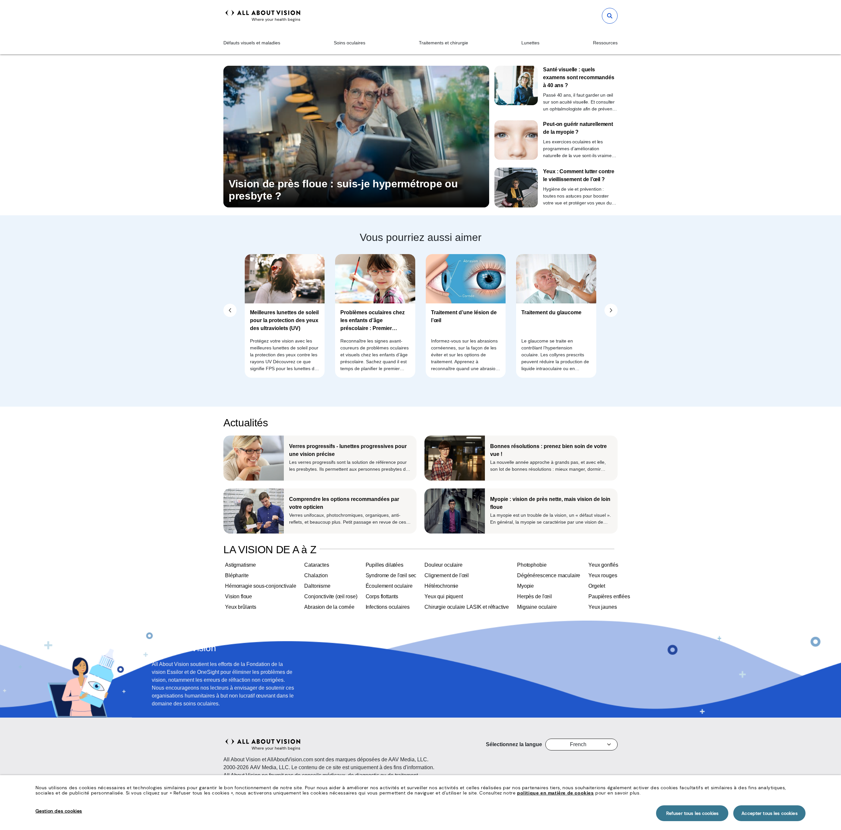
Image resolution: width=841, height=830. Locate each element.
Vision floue (238, 596)
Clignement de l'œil (446, 575)
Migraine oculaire (537, 607)
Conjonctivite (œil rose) (330, 596)
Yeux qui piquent (443, 596)
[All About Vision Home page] (263, 16)
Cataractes (316, 565)
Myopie (525, 586)
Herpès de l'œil (534, 596)
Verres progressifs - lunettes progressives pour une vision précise (348, 450)
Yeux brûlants (240, 607)
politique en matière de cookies (555, 792)
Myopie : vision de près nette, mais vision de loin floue (550, 503)
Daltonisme (317, 586)
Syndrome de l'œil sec (391, 575)
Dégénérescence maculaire (548, 575)
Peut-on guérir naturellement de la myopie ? (578, 128)
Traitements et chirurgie (443, 42)
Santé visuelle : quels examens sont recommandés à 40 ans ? (578, 77)
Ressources (605, 42)
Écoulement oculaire (389, 586)
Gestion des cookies (58, 811)
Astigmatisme (240, 565)
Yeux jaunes (602, 607)
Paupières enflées (609, 596)
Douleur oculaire (443, 565)
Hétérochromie (441, 586)
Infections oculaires (388, 607)
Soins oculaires (349, 42)
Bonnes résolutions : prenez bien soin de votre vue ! (548, 450)
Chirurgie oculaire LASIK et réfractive (466, 607)
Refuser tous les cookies (692, 813)
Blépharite (236, 575)
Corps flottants (382, 596)
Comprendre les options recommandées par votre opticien (344, 503)
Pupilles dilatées (384, 565)
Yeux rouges (602, 575)
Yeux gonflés (603, 565)
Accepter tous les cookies (769, 813)
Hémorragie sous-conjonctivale (260, 586)
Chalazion (316, 575)
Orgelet (596, 586)
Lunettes (530, 42)
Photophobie (531, 565)
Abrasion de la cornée (329, 607)
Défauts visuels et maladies (251, 42)
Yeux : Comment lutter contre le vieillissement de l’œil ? (578, 175)
